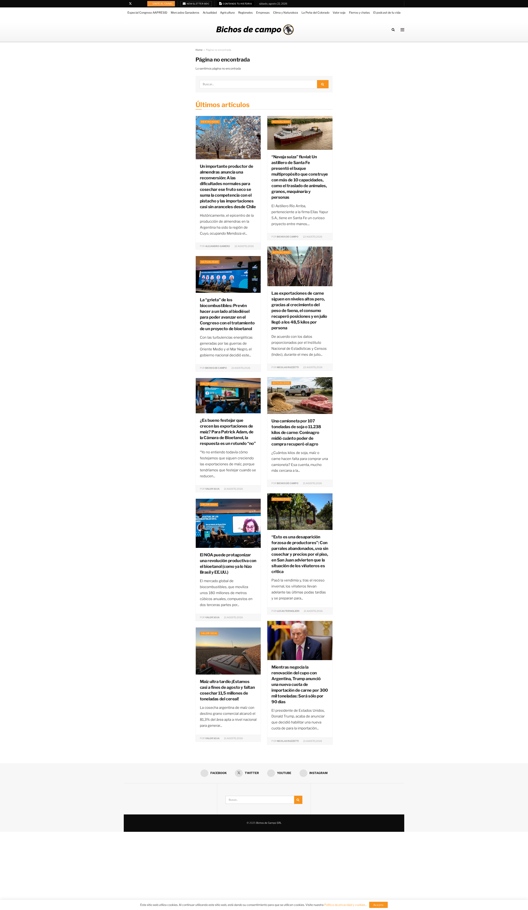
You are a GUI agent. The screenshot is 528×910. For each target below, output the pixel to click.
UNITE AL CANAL (162, 3)
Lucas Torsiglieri (288, 611)
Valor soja (339, 12)
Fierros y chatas (359, 12)
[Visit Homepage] (255, 29)
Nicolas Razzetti (288, 367)
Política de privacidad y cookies (345, 904)
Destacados (210, 121)
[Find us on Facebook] (125, 3)
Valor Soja (212, 488)
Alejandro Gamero (217, 246)
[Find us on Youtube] (136, 3)
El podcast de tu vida (387, 12)
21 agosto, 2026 (240, 367)
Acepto (378, 904)
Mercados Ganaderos (185, 12)
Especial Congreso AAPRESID (147, 12)
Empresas (263, 12)
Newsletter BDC (198, 3)
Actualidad (210, 12)
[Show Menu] (402, 29)
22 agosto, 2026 (244, 246)
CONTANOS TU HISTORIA (237, 3)
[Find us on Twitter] (130, 3)
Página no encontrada (218, 49)
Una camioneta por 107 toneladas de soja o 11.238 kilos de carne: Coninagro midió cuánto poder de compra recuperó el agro (296, 432)
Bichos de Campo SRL (269, 822)
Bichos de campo (287, 236)
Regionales (245, 12)
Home (199, 49)
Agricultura (227, 12)
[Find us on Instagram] (141, 3)
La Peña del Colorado (315, 12)
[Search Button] (393, 29)
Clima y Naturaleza (285, 12)
